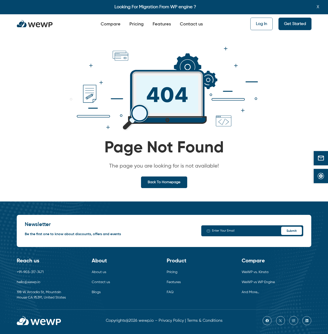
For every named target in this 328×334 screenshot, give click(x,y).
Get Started (295, 24)
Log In (261, 24)
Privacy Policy (171, 321)
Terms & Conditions (204, 321)
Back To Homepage (164, 182)
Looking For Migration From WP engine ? (155, 7)
